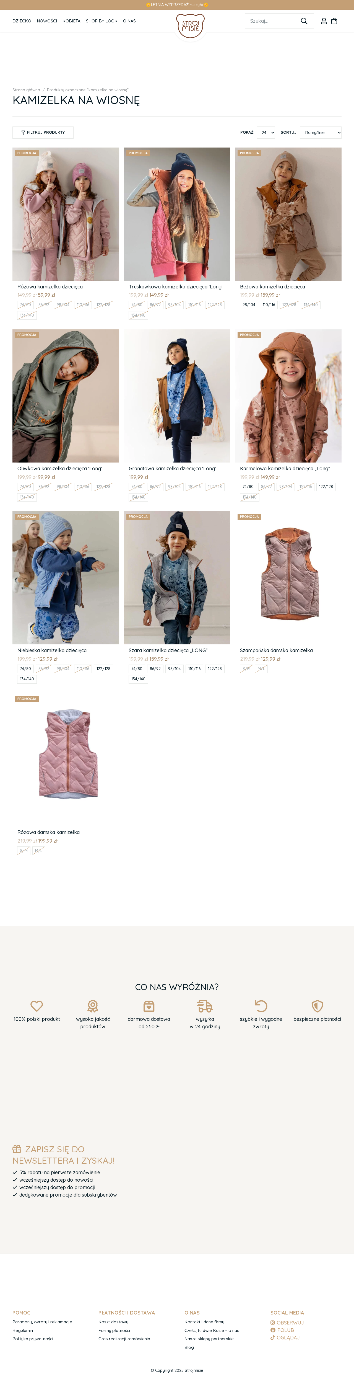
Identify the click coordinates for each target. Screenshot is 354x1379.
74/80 (25, 304)
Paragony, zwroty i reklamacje (42, 1321)
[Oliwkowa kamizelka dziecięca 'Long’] (65, 333)
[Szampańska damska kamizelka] (288, 515)
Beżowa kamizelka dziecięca (272, 286)
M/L (261, 668)
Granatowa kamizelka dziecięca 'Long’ (172, 468)
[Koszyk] (334, 21)
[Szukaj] (304, 21)
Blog (189, 1347)
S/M (246, 668)
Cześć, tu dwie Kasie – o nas (211, 1330)
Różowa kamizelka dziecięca (50, 286)
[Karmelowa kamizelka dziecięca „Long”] (288, 333)
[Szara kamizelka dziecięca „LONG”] (177, 515)
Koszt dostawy (113, 1321)
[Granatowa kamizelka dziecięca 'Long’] (177, 333)
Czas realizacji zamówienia (124, 1338)
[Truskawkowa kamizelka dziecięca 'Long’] (177, 151)
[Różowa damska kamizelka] (65, 697)
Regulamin (22, 1330)
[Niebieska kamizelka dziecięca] (65, 515)
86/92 (43, 304)
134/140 (27, 315)
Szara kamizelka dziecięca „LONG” (168, 650)
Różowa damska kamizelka (48, 832)
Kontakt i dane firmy (204, 1321)
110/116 (83, 304)
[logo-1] (190, 26)
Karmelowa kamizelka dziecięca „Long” (285, 468)
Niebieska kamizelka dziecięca (52, 650)
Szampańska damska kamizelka (276, 650)
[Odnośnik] (324, 21)
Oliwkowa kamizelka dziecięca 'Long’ (59, 468)
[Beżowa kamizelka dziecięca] (288, 151)
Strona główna (26, 89)
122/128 (103, 304)
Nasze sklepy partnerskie (209, 1338)
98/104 (63, 304)
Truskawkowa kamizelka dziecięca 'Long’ (176, 286)
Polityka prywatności (32, 1338)
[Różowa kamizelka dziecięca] (65, 151)
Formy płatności (114, 1330)
